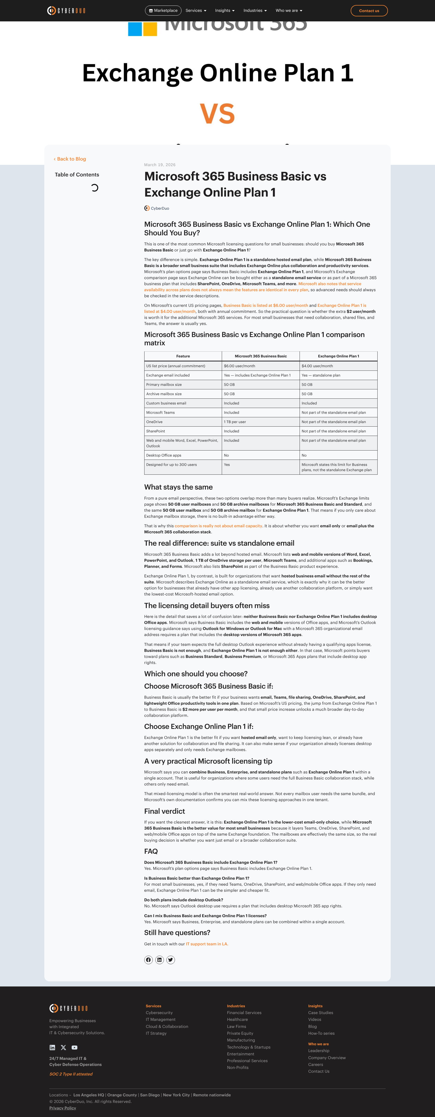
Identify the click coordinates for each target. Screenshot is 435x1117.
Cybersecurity (159, 1012)
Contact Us (318, 1071)
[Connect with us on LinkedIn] (52, 1048)
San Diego (150, 1095)
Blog (312, 1026)
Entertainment (240, 1054)
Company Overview (327, 1057)
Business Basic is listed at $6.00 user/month (266, 305)
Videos (314, 1019)
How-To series (321, 1033)
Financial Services (244, 1012)
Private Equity (240, 1033)
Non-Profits (237, 1067)
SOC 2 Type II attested (70, 1074)
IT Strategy (156, 1033)
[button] (148, 960)
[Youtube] (74, 1048)
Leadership (318, 1050)
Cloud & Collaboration (167, 1026)
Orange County (122, 1095)
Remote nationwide (212, 1095)
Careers (315, 1064)
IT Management (160, 1019)
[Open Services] (205, 11)
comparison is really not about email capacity (218, 526)
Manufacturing (241, 1040)
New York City (176, 1095)
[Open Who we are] (301, 11)
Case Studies (320, 1012)
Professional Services (247, 1060)
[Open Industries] (266, 11)
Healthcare (237, 1019)
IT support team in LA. (207, 944)
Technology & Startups (249, 1047)
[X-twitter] (63, 1048)
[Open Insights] (233, 11)
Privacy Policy (62, 1108)
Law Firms (236, 1026)
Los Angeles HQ (88, 1095)
